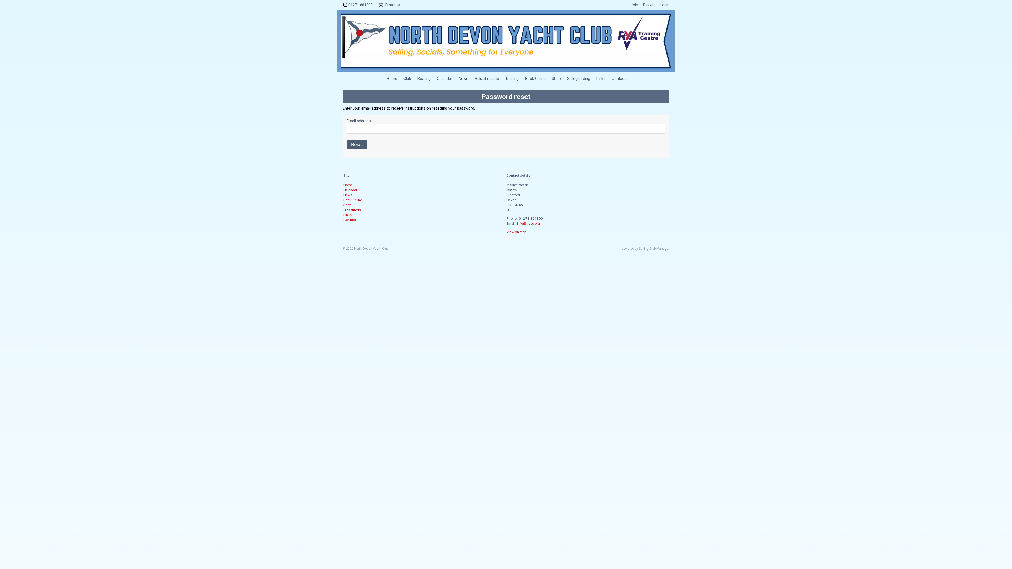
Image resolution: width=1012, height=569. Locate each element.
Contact (619, 78)
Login (664, 5)
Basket (649, 5)
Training (512, 78)
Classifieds (352, 210)
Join (634, 5)
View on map (517, 232)
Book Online (535, 78)
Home (392, 78)
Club (407, 78)
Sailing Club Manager (654, 249)
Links (600, 78)
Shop (556, 78)
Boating (424, 78)
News (463, 78)
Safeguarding (578, 78)
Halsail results (487, 78)
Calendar (444, 78)
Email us (392, 5)
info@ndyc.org (528, 223)
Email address (359, 121)
